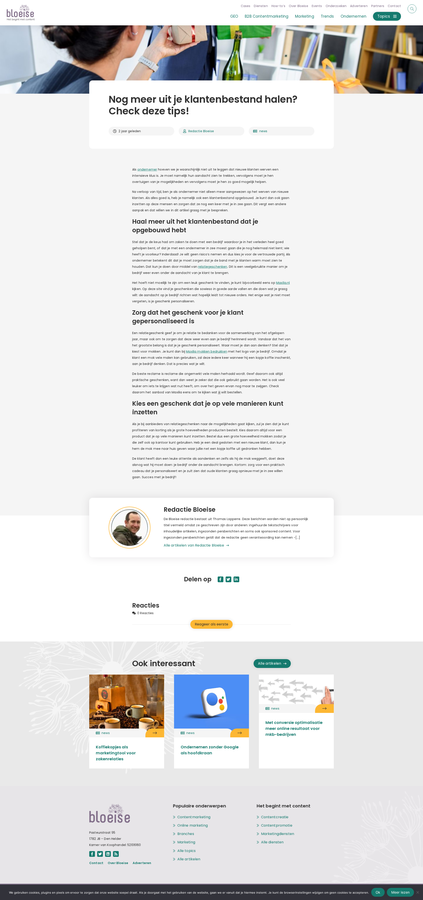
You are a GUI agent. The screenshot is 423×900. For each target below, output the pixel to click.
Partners (377, 6)
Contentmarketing (193, 817)
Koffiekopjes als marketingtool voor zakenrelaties (116, 753)
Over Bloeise (298, 6)
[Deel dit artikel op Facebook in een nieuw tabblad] (220, 579)
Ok (378, 892)
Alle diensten (272, 842)
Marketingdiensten (277, 833)
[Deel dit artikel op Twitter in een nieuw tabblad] (228, 579)
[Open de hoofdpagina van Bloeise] (21, 12)
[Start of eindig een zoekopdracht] (412, 8)
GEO (234, 16)
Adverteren (359, 6)
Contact (394, 6)
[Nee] (417, 892)
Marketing (304, 16)
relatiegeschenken (212, 266)
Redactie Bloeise (201, 131)
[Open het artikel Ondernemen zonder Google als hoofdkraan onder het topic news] (239, 733)
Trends (327, 16)
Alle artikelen (269, 663)
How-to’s (278, 6)
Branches (185, 833)
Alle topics (186, 850)
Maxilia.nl (283, 283)
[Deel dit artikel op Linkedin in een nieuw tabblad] (236, 579)
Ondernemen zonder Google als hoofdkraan (210, 750)
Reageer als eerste (211, 624)
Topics (383, 16)
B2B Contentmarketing (266, 16)
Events (317, 6)
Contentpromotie (276, 825)
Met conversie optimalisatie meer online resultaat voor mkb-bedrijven (294, 728)
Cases (245, 6)
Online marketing (192, 825)
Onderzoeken (336, 6)
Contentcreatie (275, 817)
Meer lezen (400, 892)
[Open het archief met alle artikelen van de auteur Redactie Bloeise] (136, 528)
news (263, 131)
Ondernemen (354, 16)
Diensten (261, 6)
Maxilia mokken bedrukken (206, 351)
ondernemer (147, 169)
